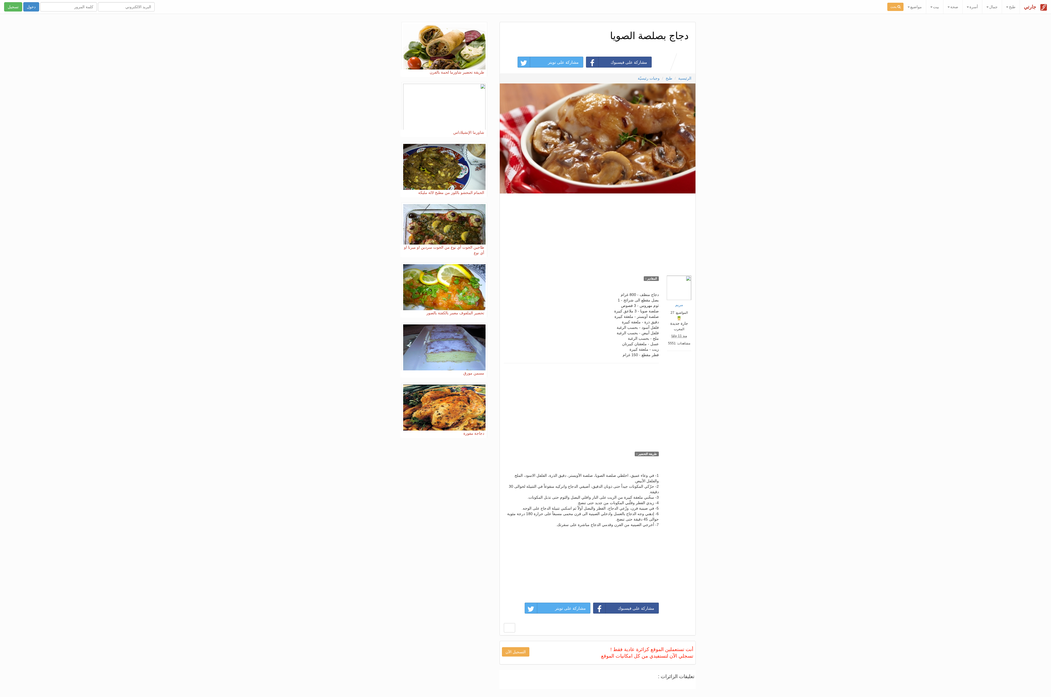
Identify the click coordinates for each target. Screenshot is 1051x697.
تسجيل (13, 7)
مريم (679, 305)
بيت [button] (936, 7)
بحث (893, 7)
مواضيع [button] (916, 7)
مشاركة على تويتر (563, 62)
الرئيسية (684, 78)
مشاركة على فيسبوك (629, 62)
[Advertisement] (597, 233)
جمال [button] (993, 7)
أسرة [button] (973, 7)
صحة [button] (954, 7)
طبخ (669, 78)
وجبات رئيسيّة (649, 78)
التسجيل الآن (516, 652)
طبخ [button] (1012, 7)
